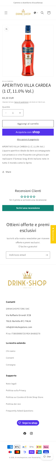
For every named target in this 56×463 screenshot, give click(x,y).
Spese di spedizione (21, 102)
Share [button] (8, 171)
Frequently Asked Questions (19, 410)
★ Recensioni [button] (53, 234)
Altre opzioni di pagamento (28, 139)
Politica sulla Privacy (16, 390)
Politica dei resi (13, 404)
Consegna (11, 364)
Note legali (11, 383)
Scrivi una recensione (28, 208)
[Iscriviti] (46, 255)
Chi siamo (10, 351)
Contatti (10, 357)
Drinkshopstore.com (23, 457)
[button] (6, 12)
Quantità (6, 107)
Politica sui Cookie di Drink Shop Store (24, 397)
